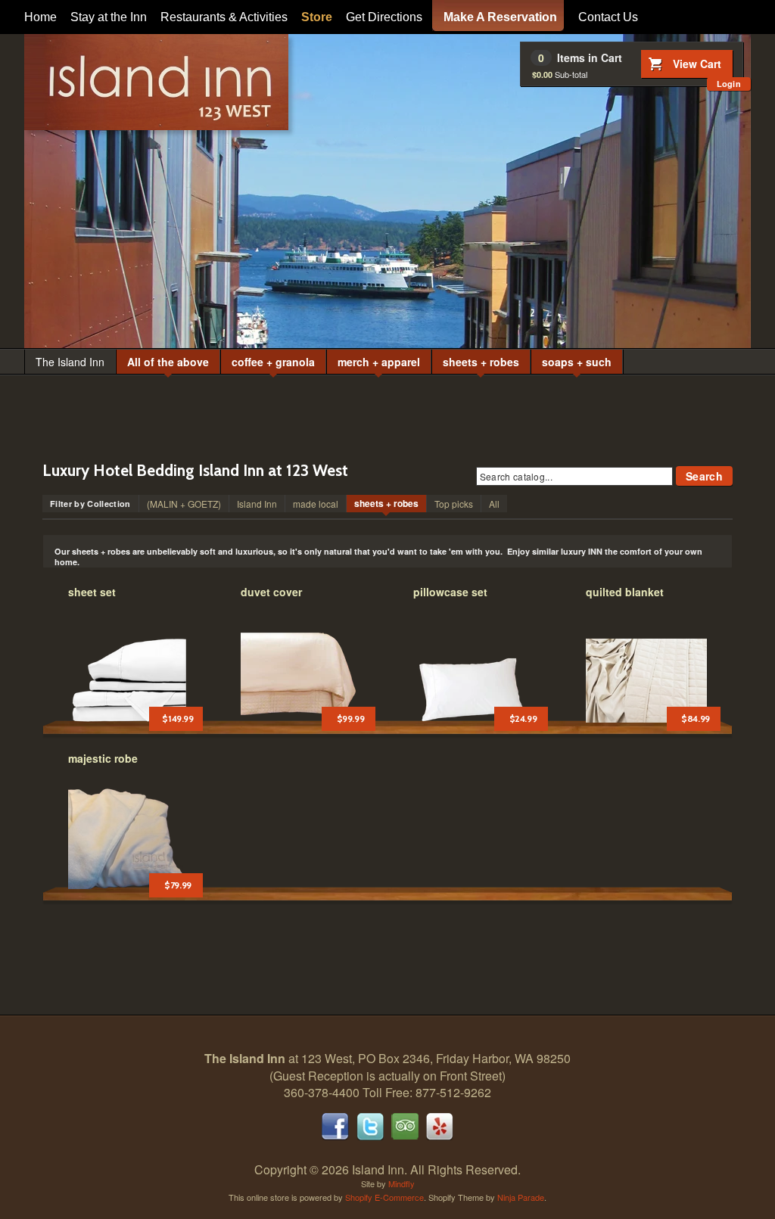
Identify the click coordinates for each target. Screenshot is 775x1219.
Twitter (370, 1127)
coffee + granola (273, 361)
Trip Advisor (405, 1127)
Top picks (453, 503)
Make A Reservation (500, 17)
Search (704, 476)
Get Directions (384, 17)
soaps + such (577, 361)
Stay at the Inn (108, 17)
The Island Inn (70, 361)
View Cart (697, 63)
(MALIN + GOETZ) (184, 503)
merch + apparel (379, 361)
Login (729, 83)
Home (40, 17)
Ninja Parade (520, 1197)
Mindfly (401, 1183)
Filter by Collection (90, 503)
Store (316, 17)
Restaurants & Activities (224, 17)
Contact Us (608, 17)
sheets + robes (481, 361)
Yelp (439, 1127)
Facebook (335, 1127)
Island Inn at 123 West (156, 82)
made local (315, 503)
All (494, 503)
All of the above (168, 361)
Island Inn (257, 503)
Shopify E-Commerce (384, 1197)
